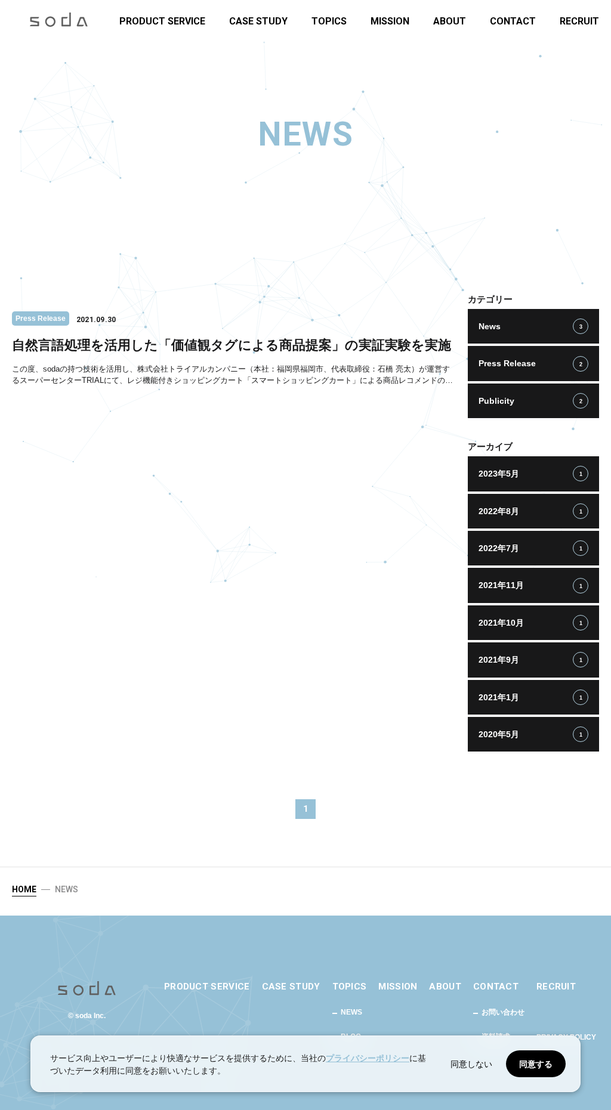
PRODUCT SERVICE (162, 22)
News (530, 326)
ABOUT (449, 22)
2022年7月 (530, 548)
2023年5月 (530, 473)
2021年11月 (530, 585)
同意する (536, 1064)
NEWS (351, 1012)
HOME (24, 889)
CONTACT (513, 22)
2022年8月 (530, 511)
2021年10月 (530, 622)
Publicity (530, 401)
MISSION (390, 22)
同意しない (471, 1064)
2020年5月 (530, 734)
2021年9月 (530, 659)
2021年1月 (530, 697)
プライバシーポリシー (367, 1058)
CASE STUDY (258, 22)
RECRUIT (579, 22)
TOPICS (329, 22)
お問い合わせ (503, 1012)
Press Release (530, 363)
